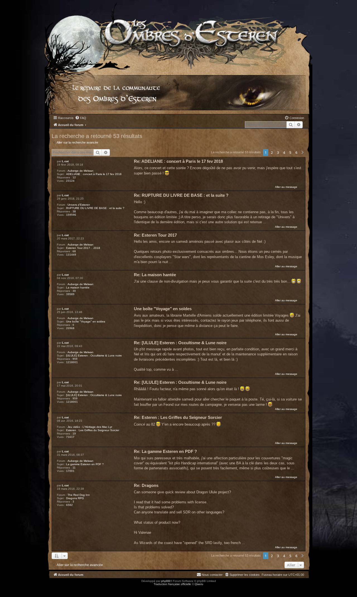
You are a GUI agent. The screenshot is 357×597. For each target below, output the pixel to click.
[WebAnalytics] (11, 589)
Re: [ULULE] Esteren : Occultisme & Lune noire (180, 342)
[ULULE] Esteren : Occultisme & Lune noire (94, 355)
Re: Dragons (146, 485)
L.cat (65, 161)
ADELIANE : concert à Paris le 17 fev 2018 (94, 174)
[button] (302, 152)
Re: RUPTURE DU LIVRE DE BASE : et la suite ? (181, 195)
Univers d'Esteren (78, 204)
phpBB (165, 581)
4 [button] (284, 152)
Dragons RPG (75, 498)
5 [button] (290, 152)
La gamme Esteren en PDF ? (85, 464)
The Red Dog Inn (78, 494)
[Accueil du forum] (178, 34)
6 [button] (296, 152)
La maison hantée (78, 287)
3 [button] (278, 152)
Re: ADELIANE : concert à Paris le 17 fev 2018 (178, 161)
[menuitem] (80, 118)
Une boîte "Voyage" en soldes (85, 321)
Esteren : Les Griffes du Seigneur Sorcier (92, 430)
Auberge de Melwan (80, 170)
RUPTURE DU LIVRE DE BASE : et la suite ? (95, 208)
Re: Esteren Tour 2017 (155, 235)
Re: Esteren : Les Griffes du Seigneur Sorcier (178, 417)
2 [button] (272, 152)
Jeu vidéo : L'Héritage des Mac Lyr (89, 426)
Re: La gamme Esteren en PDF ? (165, 451)
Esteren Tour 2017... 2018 (83, 247)
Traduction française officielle (172, 584)
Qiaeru (199, 584)
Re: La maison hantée (155, 274)
